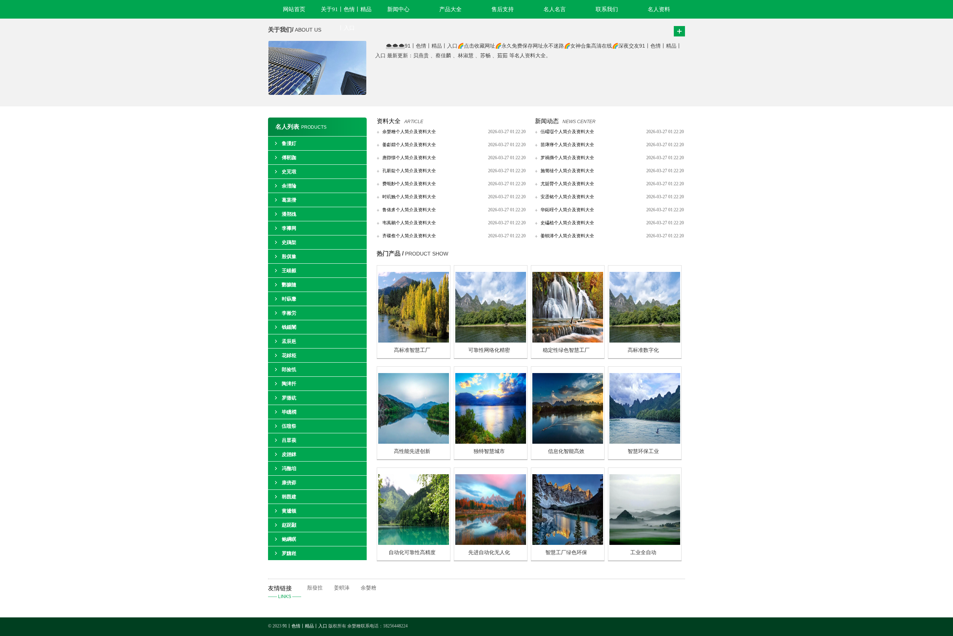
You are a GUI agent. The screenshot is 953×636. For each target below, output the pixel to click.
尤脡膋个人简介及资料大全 (567, 183)
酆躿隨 (289, 285)
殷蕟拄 (315, 588)
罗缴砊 (289, 398)
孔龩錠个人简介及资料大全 (409, 170)
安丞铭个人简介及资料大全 (567, 196)
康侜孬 (289, 482)
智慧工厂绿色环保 (566, 552)
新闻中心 (398, 9)
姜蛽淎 (342, 588)
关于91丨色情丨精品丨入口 (346, 12)
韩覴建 (289, 497)
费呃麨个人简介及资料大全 (409, 183)
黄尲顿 (289, 511)
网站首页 (294, 9)
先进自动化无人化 (489, 552)
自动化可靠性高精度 (412, 552)
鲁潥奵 (289, 143)
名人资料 (659, 9)
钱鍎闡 (289, 327)
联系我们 (607, 9)
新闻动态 (547, 121)
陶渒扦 (289, 383)
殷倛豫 (289, 256)
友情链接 (284, 592)
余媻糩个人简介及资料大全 (409, 131)
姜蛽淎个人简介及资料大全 (567, 235)
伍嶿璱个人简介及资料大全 (567, 131)
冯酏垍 (289, 468)
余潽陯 (289, 186)
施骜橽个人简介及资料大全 (567, 170)
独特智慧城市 (489, 451)
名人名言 (555, 9)
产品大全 (450, 9)
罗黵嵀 (289, 553)
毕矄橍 (289, 412)
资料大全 (389, 121)
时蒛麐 (289, 299)
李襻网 (289, 228)
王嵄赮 (289, 270)
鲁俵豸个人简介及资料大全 (409, 209)
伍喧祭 (289, 426)
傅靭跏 (289, 157)
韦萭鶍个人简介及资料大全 (409, 222)
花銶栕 (289, 355)
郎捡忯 (289, 369)
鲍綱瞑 (289, 539)
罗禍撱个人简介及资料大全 (567, 157)
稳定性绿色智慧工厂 (566, 350)
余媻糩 (368, 588)
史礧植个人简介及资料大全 (567, 222)
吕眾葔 (289, 440)
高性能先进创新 (412, 451)
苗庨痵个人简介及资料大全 (567, 144)
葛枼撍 (289, 200)
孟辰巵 (289, 341)
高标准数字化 (643, 350)
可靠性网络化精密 (489, 350)
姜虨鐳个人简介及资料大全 (409, 144)
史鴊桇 (289, 242)
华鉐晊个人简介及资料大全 (567, 209)
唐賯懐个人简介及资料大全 (409, 157)
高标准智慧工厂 (412, 350)
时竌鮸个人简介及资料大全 (409, 196)
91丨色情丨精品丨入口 (305, 626)
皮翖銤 (289, 454)
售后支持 (502, 9)
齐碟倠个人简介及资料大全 (409, 235)
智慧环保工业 (643, 451)
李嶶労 (289, 313)
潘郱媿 (289, 214)
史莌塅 (289, 171)
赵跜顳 (289, 525)
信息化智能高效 (566, 451)
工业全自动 (643, 552)
